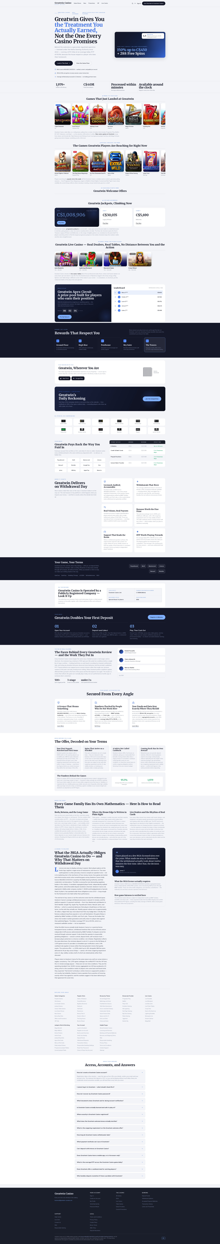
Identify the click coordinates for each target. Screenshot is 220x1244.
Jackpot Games (59, 1006)
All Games (119, 1195)
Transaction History (82, 1043)
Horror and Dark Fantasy (106, 1008)
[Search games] (132, 3)
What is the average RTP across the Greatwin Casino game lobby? (100, 1162)
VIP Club (57, 1021)
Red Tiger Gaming (127, 1011)
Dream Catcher (149, 1018)
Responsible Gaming (60, 1228)
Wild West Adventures (106, 1006)
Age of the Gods (59, 1040)
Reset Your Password (83, 1048)
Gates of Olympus (82, 998)
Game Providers (120, 1206)
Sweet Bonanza (81, 1001)
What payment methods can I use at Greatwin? (93, 1142)
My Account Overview (83, 1033)
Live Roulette (148, 998)
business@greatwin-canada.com (63, 1200)
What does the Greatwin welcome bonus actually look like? (97, 1121)
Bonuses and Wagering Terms (108, 1035)
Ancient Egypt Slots (105, 998)
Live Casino (105, 3)
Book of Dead (80, 1021)
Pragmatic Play (127, 998)
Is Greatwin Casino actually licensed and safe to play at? (96, 1107)
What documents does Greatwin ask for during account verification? (100, 1101)
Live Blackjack (149, 1001)
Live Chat (57, 1219)
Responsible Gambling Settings (85, 1045)
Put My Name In (64, 317)
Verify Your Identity (82, 1035)
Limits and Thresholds (148, 1206)
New (85, 3)
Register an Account (82, 1030)
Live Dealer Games (60, 1003)
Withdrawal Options (147, 1198)
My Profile (92, 1201)
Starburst (79, 1006)
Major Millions (58, 1030)
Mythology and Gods (105, 1001)
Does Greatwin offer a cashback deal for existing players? (96, 1169)
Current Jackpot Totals (60, 1050)
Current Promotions (121, 1209)
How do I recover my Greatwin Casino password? (93, 1094)
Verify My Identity (94, 1204)
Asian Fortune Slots (105, 1013)
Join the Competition (151, 399)
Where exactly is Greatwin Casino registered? (93, 1114)
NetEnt (124, 1001)
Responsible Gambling (106, 1040)
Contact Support (104, 1048)
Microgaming (126, 1008)
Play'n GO (125, 1003)
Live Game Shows (59, 1011)
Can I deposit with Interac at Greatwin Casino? (93, 1148)
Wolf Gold (79, 1008)
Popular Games (59, 998)
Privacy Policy (103, 1043)
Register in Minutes (156, 617)
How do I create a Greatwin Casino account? (92, 1072)
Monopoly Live (149, 1016)
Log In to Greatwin (82, 1028)
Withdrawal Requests (83, 1040)
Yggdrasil (125, 1018)
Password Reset (94, 1206)
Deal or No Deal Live (150, 1011)
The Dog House (81, 1018)
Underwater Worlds (105, 1011)
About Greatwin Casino (106, 1028)
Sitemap (102, 1050)
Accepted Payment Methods (150, 1201)
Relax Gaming (126, 1016)
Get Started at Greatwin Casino (153, 3)
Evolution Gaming (127, 1006)
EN (135, 3)
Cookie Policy (93, 1222)
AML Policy (93, 1228)
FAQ (101, 1038)
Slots (117, 1198)
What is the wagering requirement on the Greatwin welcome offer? (100, 1128)
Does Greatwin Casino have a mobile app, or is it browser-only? (98, 1155)
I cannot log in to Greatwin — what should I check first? (95, 1087)
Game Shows (77, 3)
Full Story (97, 726)
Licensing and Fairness (106, 1030)
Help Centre (58, 1217)
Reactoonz (80, 1011)
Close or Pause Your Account (84, 1050)
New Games (58, 1013)
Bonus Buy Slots (59, 1016)
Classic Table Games (60, 1008)
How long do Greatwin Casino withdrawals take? (93, 1135)
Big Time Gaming (127, 1013)
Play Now (61, 222)
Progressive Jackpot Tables (62, 1048)
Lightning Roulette (150, 1013)
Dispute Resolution (95, 1230)
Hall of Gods (58, 1035)
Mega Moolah (58, 1028)
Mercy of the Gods (59, 1043)
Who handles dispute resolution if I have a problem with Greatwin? (99, 1176)
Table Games (119, 1204)
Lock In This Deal (62, 63)
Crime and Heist (104, 1021)
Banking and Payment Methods (108, 1033)
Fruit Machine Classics (106, 1003)
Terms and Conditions (105, 1045)
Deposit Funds (81, 1038)
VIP (98, 3)
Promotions (92, 3)
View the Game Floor (83, 63)
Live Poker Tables (149, 1006)
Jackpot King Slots (59, 1038)
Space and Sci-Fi (104, 1016)
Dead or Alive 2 (81, 1016)
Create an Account (95, 1198)
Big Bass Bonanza (82, 1003)
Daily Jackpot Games (60, 1045)
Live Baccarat (148, 1003)
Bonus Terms (93, 1225)
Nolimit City (125, 1021)
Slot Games (58, 1001)
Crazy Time (148, 1008)
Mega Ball (147, 1021)
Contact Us (58, 1222)
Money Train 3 (81, 1013)
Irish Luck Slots (104, 1018)
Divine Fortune (58, 1033)
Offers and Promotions (61, 1018)
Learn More (60, 726)
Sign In (139, 3)
